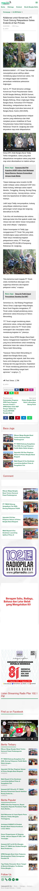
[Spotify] (11, 393)
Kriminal (29, 886)
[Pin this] (17, 418)
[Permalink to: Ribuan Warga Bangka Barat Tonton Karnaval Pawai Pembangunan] (8, 438)
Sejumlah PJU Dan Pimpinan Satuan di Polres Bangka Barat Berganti (24, 455)
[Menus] (36, 3)
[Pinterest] (26, 389)
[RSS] (16, 393)
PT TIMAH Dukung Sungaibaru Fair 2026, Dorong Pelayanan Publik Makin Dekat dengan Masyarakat (11, 508)
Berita (15, 886)
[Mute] (30, 150)
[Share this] (5, 418)
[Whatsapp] (29, 418)
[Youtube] (6, 393)
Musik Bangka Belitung (7, 888)
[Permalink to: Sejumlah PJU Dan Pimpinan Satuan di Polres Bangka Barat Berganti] (8, 455)
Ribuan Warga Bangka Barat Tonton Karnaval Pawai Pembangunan (23, 437)
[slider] (18, 149)
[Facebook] (16, 389)
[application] (19, 142)
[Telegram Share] (23, 418)
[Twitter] (21, 389)
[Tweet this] (11, 418)
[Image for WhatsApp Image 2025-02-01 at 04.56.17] (19, 37)
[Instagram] (31, 389)
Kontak (19, 888)
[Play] (6, 150)
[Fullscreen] (33, 150)
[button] (20, 142)
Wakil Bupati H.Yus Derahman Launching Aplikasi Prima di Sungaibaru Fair (24, 463)
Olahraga (22, 886)
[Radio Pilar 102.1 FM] (6, 3)
